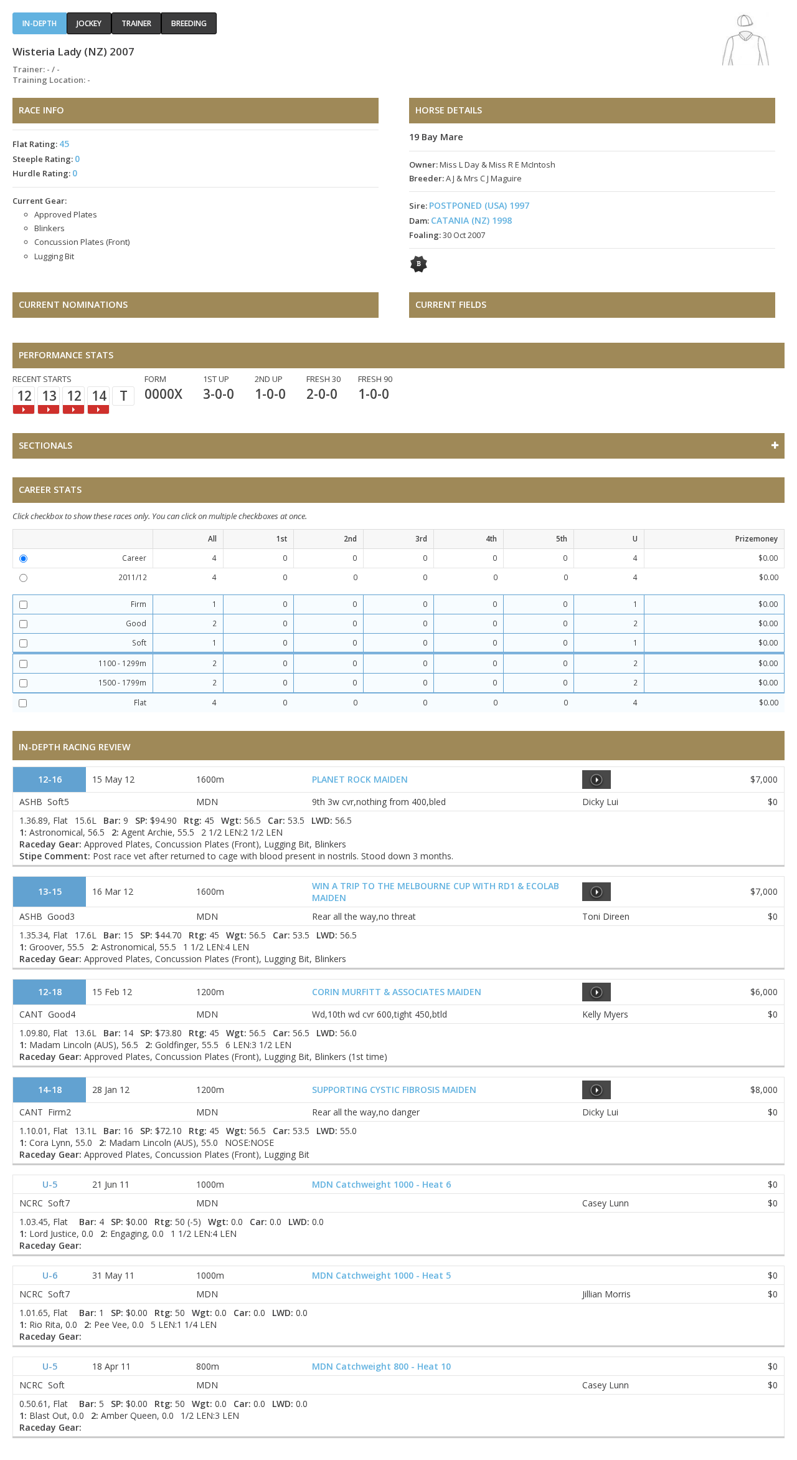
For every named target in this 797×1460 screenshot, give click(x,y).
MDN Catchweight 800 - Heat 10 (381, 1366)
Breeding (189, 23)
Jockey (89, 23)
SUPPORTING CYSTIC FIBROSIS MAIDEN (394, 1089)
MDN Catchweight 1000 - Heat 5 (381, 1275)
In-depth (39, 23)
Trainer (136, 23)
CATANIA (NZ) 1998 (471, 220)
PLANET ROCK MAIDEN (360, 779)
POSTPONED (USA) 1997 (479, 205)
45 (64, 144)
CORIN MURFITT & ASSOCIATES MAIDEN (396, 992)
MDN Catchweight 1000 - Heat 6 (381, 1184)
